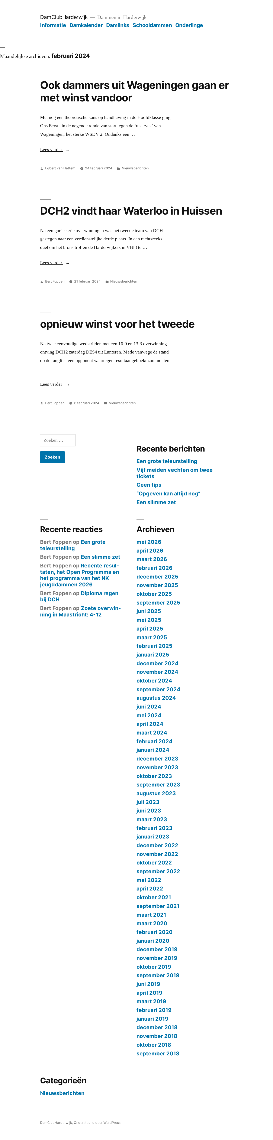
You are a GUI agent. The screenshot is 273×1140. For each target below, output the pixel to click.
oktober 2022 (154, 862)
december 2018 (156, 1027)
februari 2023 (154, 828)
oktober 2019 (153, 967)
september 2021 (157, 906)
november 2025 (157, 585)
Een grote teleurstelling (166, 461)
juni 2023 (148, 810)
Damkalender (86, 25)
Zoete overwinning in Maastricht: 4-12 (80, 611)
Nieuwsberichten (135, 168)
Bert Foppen (54, 281)
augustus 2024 (156, 698)
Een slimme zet (156, 502)
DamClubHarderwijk (64, 17)
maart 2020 (151, 923)
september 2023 (158, 784)
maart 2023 (151, 819)
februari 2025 (154, 646)
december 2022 (157, 845)
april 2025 (149, 628)
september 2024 (158, 689)
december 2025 (157, 576)
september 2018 (157, 1053)
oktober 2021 (153, 897)
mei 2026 (148, 542)
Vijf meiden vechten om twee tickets (174, 473)
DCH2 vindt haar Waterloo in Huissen (131, 210)
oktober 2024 (154, 680)
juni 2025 (148, 611)
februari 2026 (154, 568)
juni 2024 (148, 706)
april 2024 (149, 724)
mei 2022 (148, 880)
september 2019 (157, 975)
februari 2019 (153, 1010)
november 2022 (157, 854)
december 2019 (156, 949)
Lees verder (55, 150)
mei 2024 (148, 715)
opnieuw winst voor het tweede (117, 323)
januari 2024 (152, 750)
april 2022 (149, 888)
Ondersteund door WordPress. (97, 1123)
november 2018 (156, 1036)
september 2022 (158, 871)
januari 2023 (152, 836)
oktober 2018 (153, 1045)
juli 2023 (147, 802)
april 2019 (149, 993)
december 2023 (157, 758)
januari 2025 (152, 654)
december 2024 (157, 663)
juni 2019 (148, 984)
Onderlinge (189, 25)
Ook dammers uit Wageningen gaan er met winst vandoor (134, 91)
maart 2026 (151, 559)
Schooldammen (152, 25)
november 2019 (156, 958)
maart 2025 (151, 637)
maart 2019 (151, 1001)
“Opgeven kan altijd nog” (168, 493)
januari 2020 (152, 941)
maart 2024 (151, 732)
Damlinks (117, 25)
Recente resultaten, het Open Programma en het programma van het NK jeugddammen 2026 (79, 575)
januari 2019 (152, 1019)
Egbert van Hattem (60, 168)
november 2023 (157, 767)
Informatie (53, 25)
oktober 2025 (154, 594)
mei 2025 (148, 620)
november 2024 (157, 672)
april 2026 (149, 550)
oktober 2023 (154, 776)
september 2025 (158, 602)
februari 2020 (154, 932)
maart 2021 (151, 915)
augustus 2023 (156, 793)
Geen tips (148, 485)
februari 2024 (154, 741)
